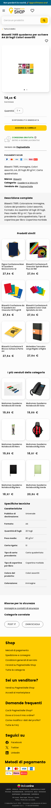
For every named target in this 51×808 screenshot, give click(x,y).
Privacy (30, 797)
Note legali (23, 797)
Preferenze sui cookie (28, 800)
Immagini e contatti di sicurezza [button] (21, 608)
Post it (12, 624)
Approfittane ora (38, 2)
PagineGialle (23, 147)
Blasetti (17, 179)
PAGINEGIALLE (24, 789)
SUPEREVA (35, 794)
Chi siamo (15, 797)
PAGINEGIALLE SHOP (38, 789)
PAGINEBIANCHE (17, 791)
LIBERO (8, 789)
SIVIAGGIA (42, 791)
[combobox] (25, 20)
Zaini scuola (32, 624)
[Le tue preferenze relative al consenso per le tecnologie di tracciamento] (46, 803)
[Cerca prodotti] (44, 20)
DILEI (36, 791)
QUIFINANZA (16, 794)
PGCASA (8, 791)
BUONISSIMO (25, 794)
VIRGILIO (15, 789)
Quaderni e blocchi (27, 182)
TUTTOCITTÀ (28, 791)
